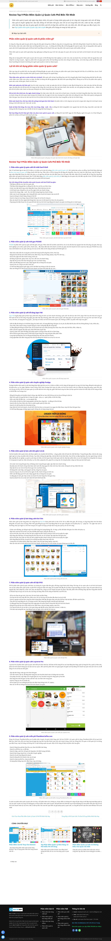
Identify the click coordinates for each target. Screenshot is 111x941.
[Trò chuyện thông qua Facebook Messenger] (3, 937)
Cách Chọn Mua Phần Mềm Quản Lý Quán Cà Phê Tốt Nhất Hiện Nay (31, 816)
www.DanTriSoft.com (82, 914)
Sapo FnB (11, 315)
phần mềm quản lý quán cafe (60, 170)
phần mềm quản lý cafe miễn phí (52, 176)
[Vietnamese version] (100, 1)
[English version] (98, 1)
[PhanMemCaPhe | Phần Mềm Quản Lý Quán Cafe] (16, 5)
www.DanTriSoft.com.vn (80, 916)
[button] (55, 33)
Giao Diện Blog (29, 939)
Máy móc (80, 5)
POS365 (11, 244)
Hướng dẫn (89, 5)
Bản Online (59, 5)
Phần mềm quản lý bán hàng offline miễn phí (64, 925)
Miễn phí (51, 5)
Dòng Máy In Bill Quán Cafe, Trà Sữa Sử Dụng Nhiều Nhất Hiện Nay (80, 816)
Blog (96, 5)
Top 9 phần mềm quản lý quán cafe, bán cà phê (30, 27)
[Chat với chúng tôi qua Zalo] (3, 932)
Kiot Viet (42, 521)
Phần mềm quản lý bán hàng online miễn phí (64, 918)
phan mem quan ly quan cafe (19, 172)
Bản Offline (70, 5)
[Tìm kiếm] (100, 5)
